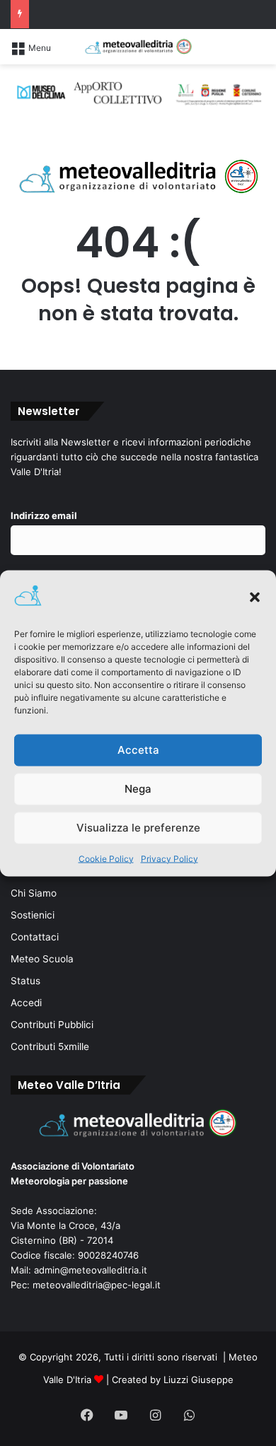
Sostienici (32, 915)
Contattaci (35, 937)
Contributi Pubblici (52, 1024)
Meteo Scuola (42, 958)
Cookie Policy (106, 858)
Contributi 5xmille (50, 1046)
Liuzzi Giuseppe (198, 1379)
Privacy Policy (169, 858)
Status (25, 980)
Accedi (26, 1002)
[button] (255, 597)
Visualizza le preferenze (138, 827)
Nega (138, 788)
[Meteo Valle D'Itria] (138, 46)
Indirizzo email (44, 515)
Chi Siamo (34, 893)
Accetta (138, 750)
